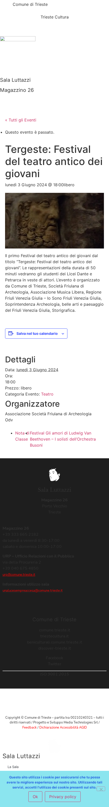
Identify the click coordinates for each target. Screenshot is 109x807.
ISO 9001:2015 (54, 674)
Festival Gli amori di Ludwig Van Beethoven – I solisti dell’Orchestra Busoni (63, 439)
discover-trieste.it (54, 648)
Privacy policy (62, 796)
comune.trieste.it (54, 630)
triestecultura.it (54, 636)
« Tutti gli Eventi (20, 119)
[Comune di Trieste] (6, 6)
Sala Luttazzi (15, 80)
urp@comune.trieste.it (19, 574)
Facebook (54, 658)
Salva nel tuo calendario (37, 333)
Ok (35, 796)
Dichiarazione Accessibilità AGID (63, 727)
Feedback (29, 727)
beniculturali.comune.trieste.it (54, 642)
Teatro (47, 394)
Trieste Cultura (55, 16)
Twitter (54, 664)
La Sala (13, 767)
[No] (101, 789)
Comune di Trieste (30, 4)
